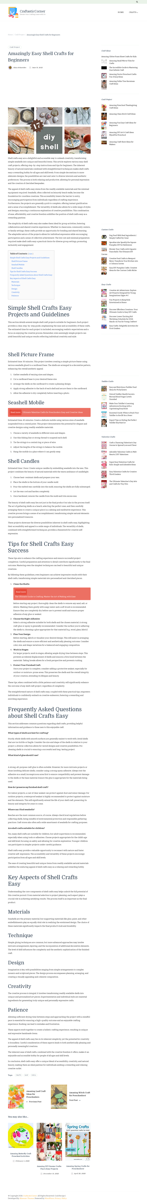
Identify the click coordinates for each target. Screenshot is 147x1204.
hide (30, 254)
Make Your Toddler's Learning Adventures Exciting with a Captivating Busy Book (121, 406)
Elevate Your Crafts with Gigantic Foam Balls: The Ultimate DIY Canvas (119, 251)
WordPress (49, 1198)
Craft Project (15, 47)
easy (26, 1075)
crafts (18, 1075)
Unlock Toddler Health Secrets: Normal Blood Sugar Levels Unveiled (122, 396)
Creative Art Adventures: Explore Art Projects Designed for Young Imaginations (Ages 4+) (122, 292)
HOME (121, 12)
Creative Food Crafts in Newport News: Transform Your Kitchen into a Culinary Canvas (123, 261)
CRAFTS (132, 12)
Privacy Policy (61, 1198)
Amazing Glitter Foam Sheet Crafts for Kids (119, 57)
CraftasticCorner (32, 11)
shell (34, 1075)
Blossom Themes (26, 1198)
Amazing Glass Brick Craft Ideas (122, 114)
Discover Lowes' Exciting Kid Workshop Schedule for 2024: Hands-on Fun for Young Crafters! (123, 319)
